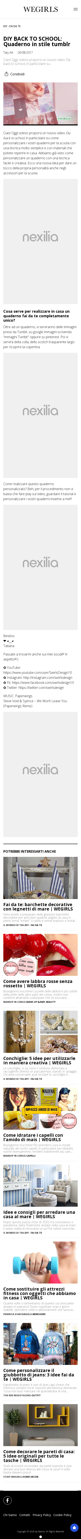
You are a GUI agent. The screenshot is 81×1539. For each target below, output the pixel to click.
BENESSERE (39, 1314)
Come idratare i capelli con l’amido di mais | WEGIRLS (33, 1137)
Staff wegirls (12, 1476)
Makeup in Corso (14, 1001)
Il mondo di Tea (13, 925)
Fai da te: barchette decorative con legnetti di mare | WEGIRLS (38, 906)
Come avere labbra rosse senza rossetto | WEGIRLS (37, 983)
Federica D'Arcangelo (17, 1314)
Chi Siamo (10, 1515)
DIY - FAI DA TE (12, 26)
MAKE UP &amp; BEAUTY (40, 1001)
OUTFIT (36, 1395)
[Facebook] (5, 1498)
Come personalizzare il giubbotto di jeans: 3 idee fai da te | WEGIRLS (38, 1374)
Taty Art (8, 52)
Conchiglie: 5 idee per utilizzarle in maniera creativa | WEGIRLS (39, 1060)
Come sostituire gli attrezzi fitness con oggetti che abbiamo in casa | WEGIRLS (39, 1293)
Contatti (24, 1515)
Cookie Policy (62, 1515)
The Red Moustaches (17, 1395)
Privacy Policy (42, 1515)
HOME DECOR (30, 1476)
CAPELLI (31, 1155)
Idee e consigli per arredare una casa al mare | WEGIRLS (39, 1214)
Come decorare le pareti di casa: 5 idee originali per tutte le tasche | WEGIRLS (39, 1456)
